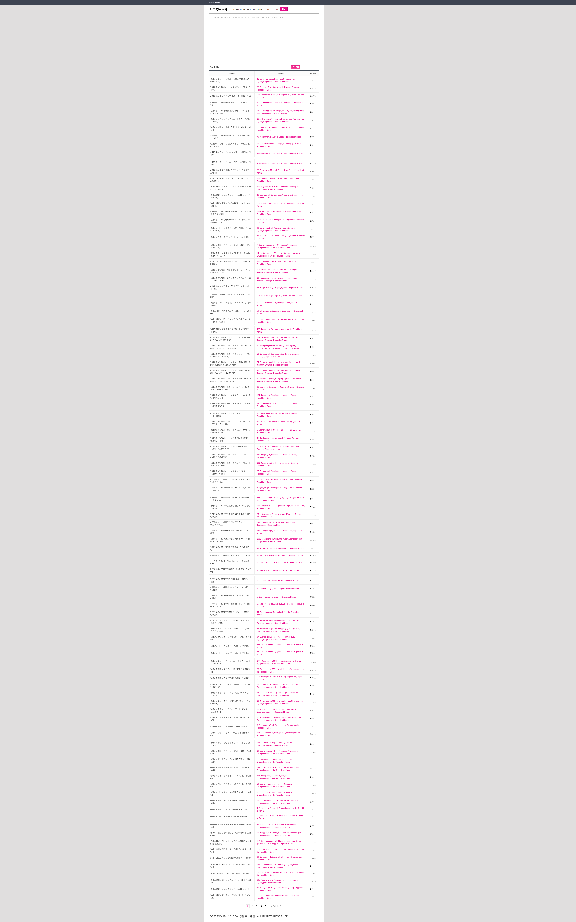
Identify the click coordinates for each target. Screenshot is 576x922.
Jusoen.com (214, 2)
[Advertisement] (264, 42)
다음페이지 (275, 906)
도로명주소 (314, 67)
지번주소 (304, 67)
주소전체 (295, 67)
